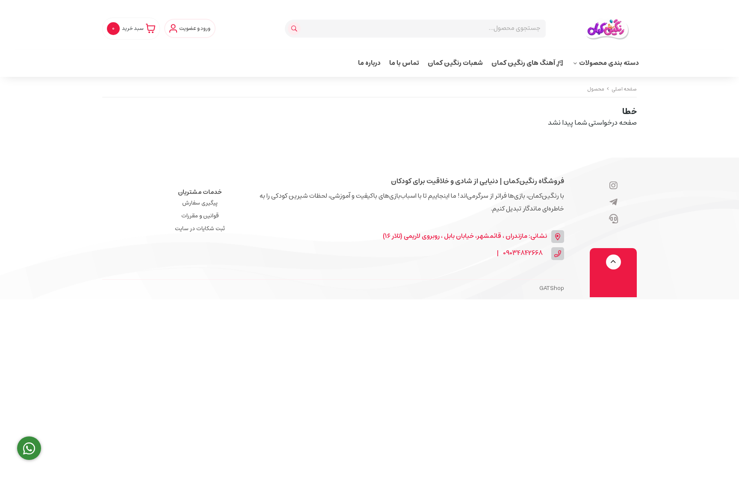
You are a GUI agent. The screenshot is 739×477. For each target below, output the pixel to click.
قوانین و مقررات (200, 216)
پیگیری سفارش (200, 203)
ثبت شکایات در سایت (200, 229)
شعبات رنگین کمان (455, 63)
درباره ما (369, 63)
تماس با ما (404, 63)
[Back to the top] (613, 262)
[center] (295, 29)
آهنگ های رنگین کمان (523, 63)
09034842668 (523, 253)
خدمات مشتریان (200, 192)
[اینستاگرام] (613, 186)
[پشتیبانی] (613, 219)
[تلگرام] (613, 203)
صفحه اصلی (624, 89)
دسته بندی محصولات (609, 63)
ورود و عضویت (194, 28)
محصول (595, 89)
